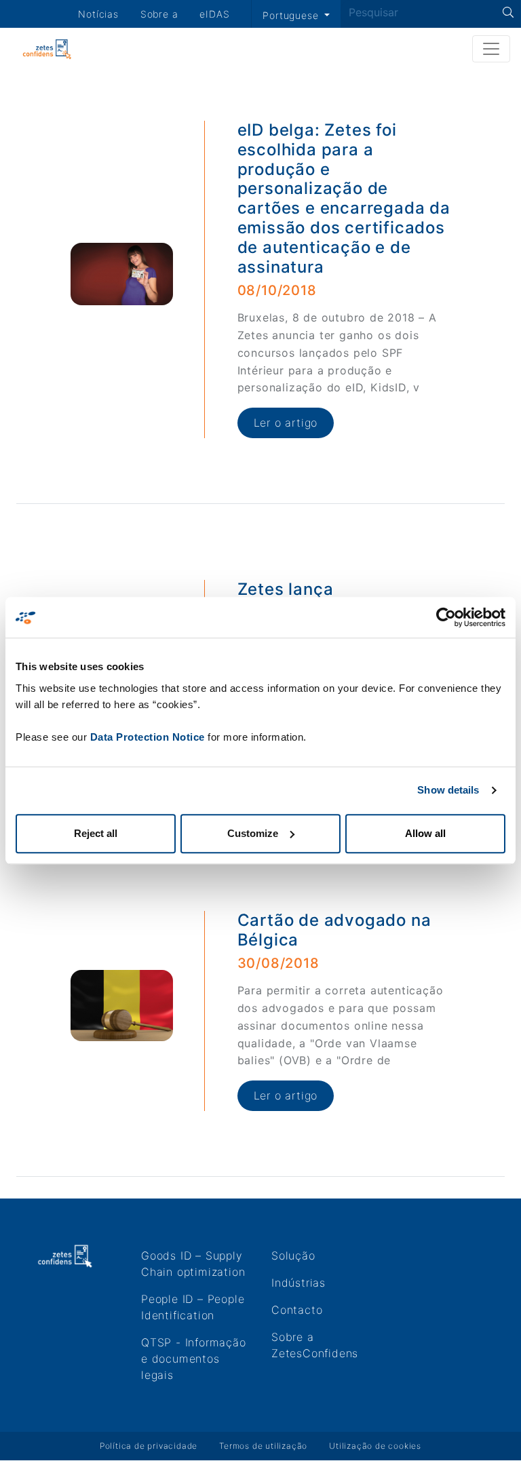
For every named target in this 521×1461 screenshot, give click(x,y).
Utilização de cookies (375, 1446)
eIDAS (214, 14)
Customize (252, 833)
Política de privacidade (148, 1446)
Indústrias (298, 1282)
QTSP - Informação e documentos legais (193, 1359)
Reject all (95, 833)
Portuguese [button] (292, 15)
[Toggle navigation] (491, 48)
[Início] (47, 48)
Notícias (98, 14)
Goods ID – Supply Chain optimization (193, 1264)
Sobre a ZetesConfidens (314, 1345)
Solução (293, 1255)
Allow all (425, 833)
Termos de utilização (263, 1446)
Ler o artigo (286, 422)
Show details (448, 790)
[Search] (508, 12)
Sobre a (159, 14)
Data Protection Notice (147, 737)
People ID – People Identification (192, 1307)
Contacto (296, 1310)
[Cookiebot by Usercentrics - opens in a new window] (446, 617)
